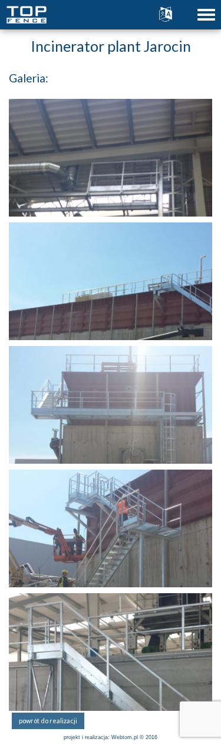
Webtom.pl (124, 737)
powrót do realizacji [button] (48, 720)
